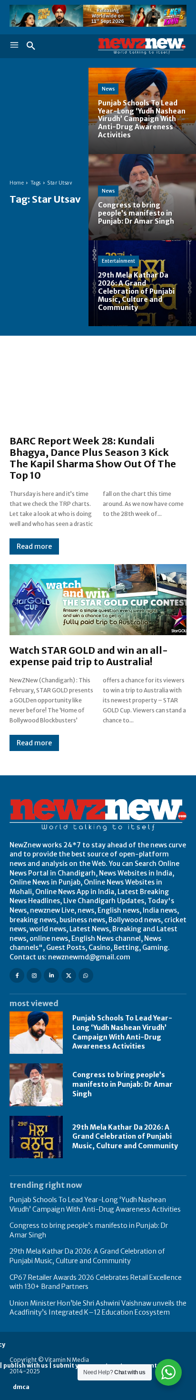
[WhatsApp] (85, 975)
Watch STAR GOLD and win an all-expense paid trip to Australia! (89, 656)
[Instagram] (34, 975)
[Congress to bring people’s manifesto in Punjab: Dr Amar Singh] (142, 197)
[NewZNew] (142, 46)
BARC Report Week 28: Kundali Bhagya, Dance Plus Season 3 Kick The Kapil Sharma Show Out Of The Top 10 (93, 458)
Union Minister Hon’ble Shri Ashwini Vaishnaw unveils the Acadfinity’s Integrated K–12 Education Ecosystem (98, 1308)
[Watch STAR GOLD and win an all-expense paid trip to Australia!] (98, 599)
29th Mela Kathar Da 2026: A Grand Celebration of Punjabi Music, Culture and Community (125, 1136)
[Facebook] (17, 975)
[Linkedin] (51, 975)
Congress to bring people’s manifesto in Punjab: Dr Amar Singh (122, 1084)
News (108, 89)
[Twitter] (68, 975)
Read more (34, 546)
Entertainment (118, 261)
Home (17, 183)
